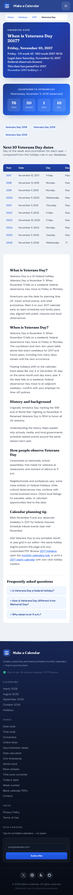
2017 (34, 17)
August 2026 (11, 694)
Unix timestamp (12, 758)
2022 (9, 212)
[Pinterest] (32, 875)
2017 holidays (48, 551)
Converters (9, 737)
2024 (9, 227)
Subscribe (36, 855)
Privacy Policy (11, 812)
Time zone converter (15, 774)
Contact (8, 795)
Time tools (9, 731)
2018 (9, 182)
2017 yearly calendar (22, 559)
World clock (10, 764)
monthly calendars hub (36, 555)
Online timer (10, 742)
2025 (9, 235)
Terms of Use (11, 817)
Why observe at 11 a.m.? (26, 614)
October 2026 (11, 704)
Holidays (23, 17)
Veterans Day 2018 (44, 127)
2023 (9, 220)
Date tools (9, 726)
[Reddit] (49, 875)
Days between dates (15, 747)
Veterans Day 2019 (16, 134)
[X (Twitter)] (23, 875)
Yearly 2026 (10, 688)
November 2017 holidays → (24, 70)
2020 (9, 197)
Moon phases (11, 769)
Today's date (11, 780)
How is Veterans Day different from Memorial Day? (33, 602)
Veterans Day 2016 (16, 127)
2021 (9, 205)
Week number (11, 785)
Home (11, 17)
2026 (9, 242)
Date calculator (12, 753)
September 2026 (13, 699)
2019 (9, 190)
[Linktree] (40, 875)
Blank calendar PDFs (15, 790)
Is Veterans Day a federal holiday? (33, 590)
